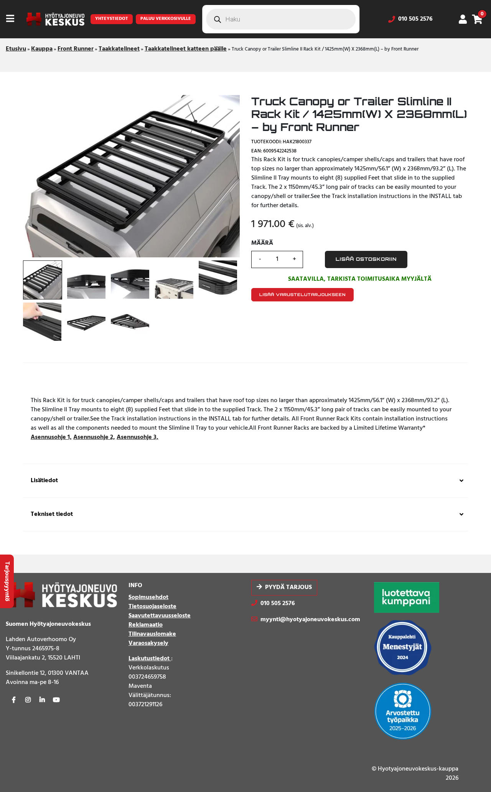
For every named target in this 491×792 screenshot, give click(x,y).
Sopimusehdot (148, 597)
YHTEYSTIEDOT (111, 19)
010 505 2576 (415, 19)
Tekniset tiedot (52, 515)
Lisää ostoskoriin (366, 259)
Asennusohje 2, (94, 437)
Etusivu (16, 49)
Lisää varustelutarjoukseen (302, 294)
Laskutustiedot (150, 659)
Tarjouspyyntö (7, 581)
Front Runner (76, 49)
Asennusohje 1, (51, 437)
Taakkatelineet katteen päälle (186, 49)
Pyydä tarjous (288, 587)
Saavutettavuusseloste (160, 616)
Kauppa (42, 49)
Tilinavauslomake (152, 634)
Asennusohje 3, (137, 437)
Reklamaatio (146, 625)
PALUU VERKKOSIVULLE (165, 19)
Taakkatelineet (119, 49)
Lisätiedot (44, 481)
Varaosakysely (148, 643)
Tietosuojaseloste (152, 607)
